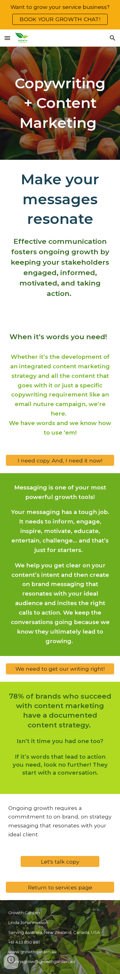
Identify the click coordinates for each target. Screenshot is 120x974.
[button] (7, 37)
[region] (60, 14)
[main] (60, 103)
